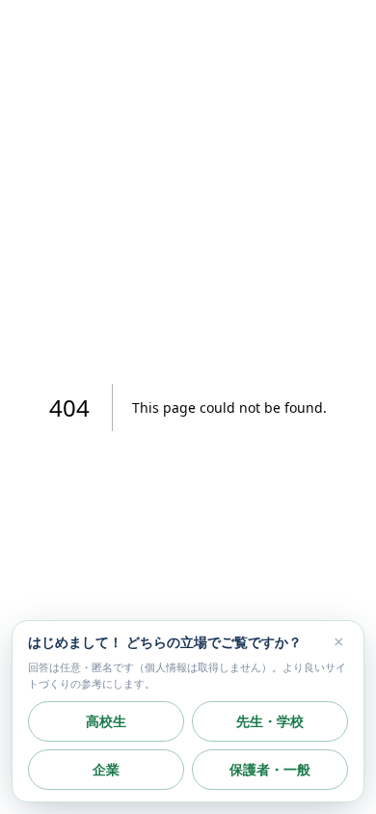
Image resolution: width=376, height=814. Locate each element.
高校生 (106, 721)
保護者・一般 (269, 769)
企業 (106, 769)
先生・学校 (270, 721)
